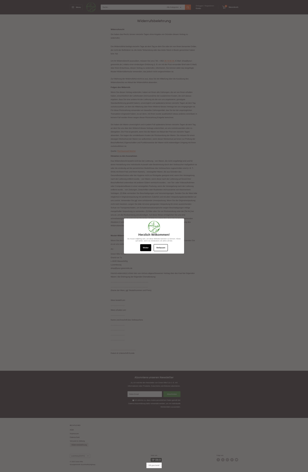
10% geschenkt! (154, 465)
